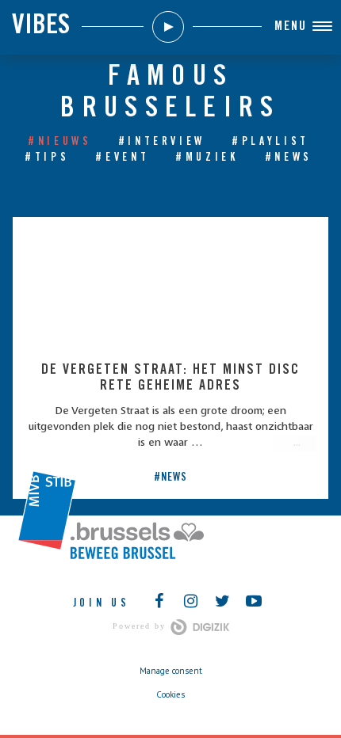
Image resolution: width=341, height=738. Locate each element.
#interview (162, 142)
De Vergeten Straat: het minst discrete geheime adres (170, 378)
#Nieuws (60, 142)
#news (288, 158)
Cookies (170, 694)
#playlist (270, 142)
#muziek (207, 158)
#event (122, 158)
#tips (47, 158)
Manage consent (171, 670)
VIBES (41, 27)
